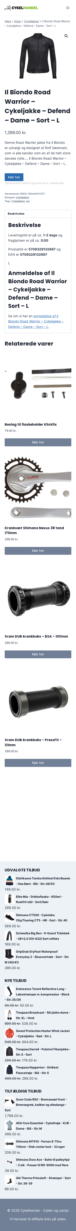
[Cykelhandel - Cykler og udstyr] (21, 7)
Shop (17, 21)
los (28, 201)
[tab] (38, 214)
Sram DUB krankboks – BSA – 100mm (36, 636)
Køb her (14, 177)
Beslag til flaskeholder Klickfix (31, 424)
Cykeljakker (31, 21)
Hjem (8, 21)
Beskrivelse (16, 213)
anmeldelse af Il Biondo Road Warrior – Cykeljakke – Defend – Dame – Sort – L (36, 321)
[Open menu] (67, 8)
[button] (66, 35)
